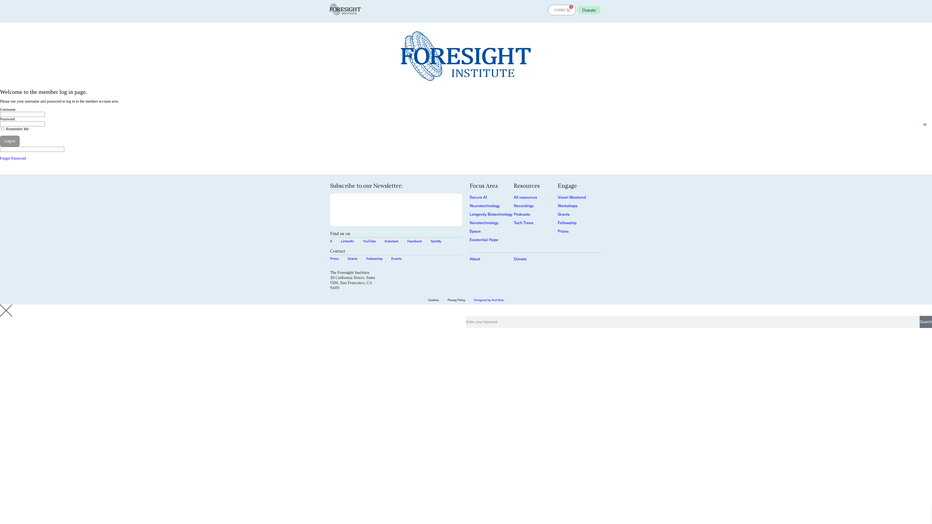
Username (8, 109)
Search (926, 322)
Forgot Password (13, 158)
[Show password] (925, 124)
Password (7, 119)
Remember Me (17, 129)
